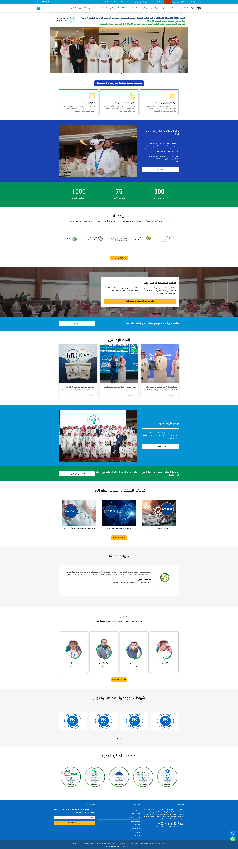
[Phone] (232, 833)
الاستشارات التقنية (114, 8)
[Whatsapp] (232, 838)
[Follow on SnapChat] (46, 1)
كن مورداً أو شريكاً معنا (132, 2)
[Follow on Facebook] (51, 1)
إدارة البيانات (164, 8)
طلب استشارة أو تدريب (156, 2)
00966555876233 (173, 827)
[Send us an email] (43, 1)
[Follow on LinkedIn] (39, 1)
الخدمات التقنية (103, 8)
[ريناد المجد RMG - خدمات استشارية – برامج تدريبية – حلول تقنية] (196, 8)
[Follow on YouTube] (37, 1)
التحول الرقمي (184, 8)
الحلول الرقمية (72, 8)
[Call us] (41, 1)
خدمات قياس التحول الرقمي (181, 2)
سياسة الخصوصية (121, 2)
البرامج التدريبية (82, 8)
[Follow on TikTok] (48, 1)
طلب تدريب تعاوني (144, 2)
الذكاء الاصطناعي (174, 8)
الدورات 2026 (168, 2)
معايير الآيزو (146, 8)
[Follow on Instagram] (50, 1)
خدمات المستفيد (93, 8)
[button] (38, 8)
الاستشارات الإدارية (135, 8)
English (107, 2)
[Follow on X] (44, 1)
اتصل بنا (113, 2)
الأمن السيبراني (155, 8)
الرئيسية (199, 2)
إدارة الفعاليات (124, 8)
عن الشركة (193, 2)
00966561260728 (160, 827)
